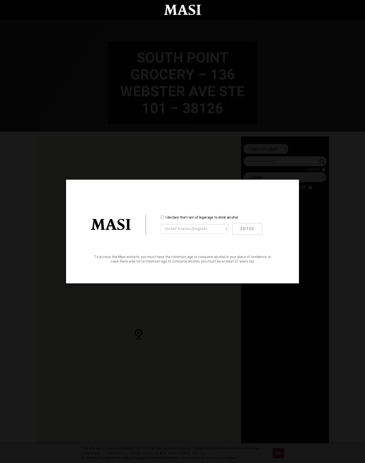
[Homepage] (182, 10)
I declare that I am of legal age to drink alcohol (202, 217)
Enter (247, 229)
